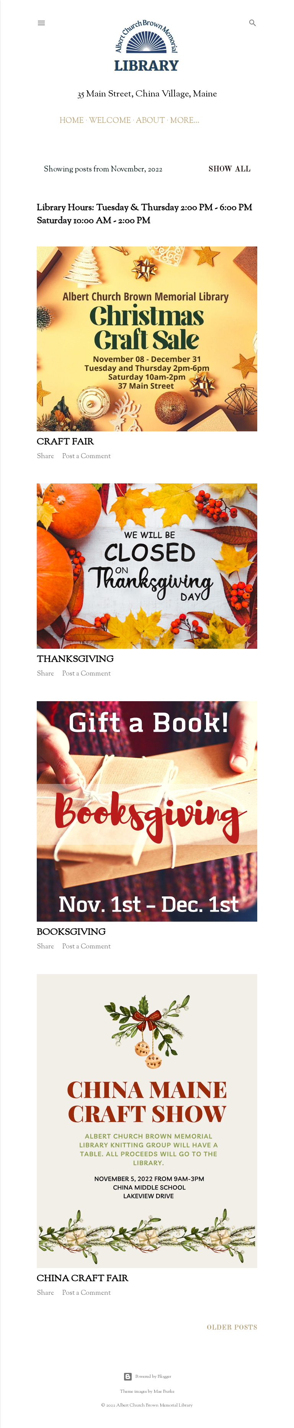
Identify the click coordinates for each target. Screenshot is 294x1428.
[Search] (252, 22)
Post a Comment (86, 457)
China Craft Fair (82, 1278)
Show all (229, 169)
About (150, 121)
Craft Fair (65, 442)
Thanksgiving (75, 659)
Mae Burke (164, 1391)
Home (72, 121)
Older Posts (232, 1327)
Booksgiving (71, 932)
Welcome (110, 121)
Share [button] (45, 457)
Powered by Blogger (153, 1376)
